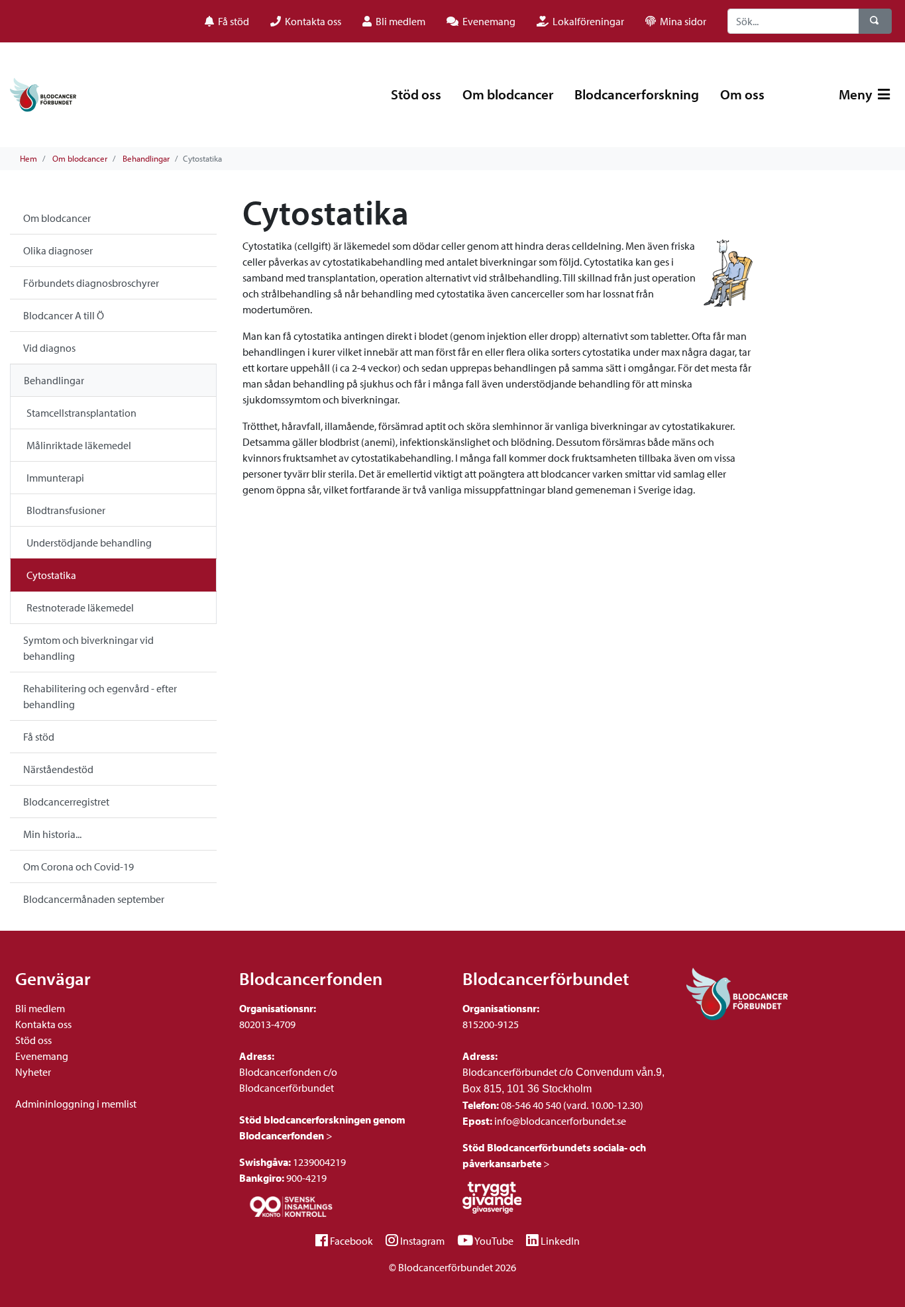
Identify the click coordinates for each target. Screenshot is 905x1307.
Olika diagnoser (58, 250)
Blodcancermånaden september (93, 899)
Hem (28, 158)
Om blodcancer (507, 94)
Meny (857, 94)
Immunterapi (55, 477)
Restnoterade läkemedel (80, 607)
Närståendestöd (58, 769)
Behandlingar (146, 158)
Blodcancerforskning (636, 94)
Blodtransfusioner (66, 510)
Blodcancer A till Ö (63, 315)
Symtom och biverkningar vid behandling (88, 647)
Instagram (422, 1240)
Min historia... (52, 834)
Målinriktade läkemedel (79, 445)
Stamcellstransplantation (81, 412)
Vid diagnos (49, 347)
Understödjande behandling (89, 542)
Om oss (742, 94)
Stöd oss (416, 94)
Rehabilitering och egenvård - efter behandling (100, 696)
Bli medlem (40, 1008)
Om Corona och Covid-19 (78, 866)
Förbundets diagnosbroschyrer (91, 282)
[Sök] (875, 21)
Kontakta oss (43, 1024)
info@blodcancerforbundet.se (559, 1120)
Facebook (351, 1240)
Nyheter (33, 1071)
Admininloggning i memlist (75, 1103)
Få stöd (38, 736)
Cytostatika (51, 575)
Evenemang (41, 1056)
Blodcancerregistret (66, 801)
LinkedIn (560, 1240)
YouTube (493, 1240)
